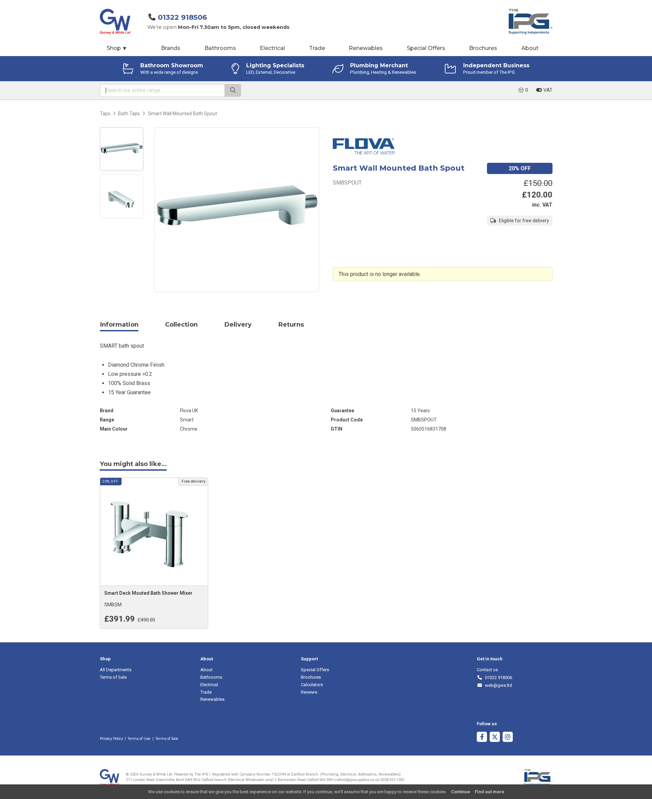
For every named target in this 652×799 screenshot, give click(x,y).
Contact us (487, 669)
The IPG (201, 774)
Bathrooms (220, 48)
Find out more (489, 791)
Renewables (366, 48)
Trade (317, 48)
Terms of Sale (113, 677)
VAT (547, 90)
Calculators (312, 684)
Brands (170, 48)
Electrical (272, 48)
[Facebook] (482, 737)
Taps (105, 113)
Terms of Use (138, 738)
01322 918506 (182, 17)
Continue (460, 791)
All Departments (115, 669)
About (530, 48)
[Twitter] (495, 737)
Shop (117, 48)
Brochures (483, 48)
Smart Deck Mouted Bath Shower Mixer (148, 593)
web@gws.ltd (497, 685)
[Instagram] (508, 737)
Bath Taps (129, 113)
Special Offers (426, 48)
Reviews (309, 692)
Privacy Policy (111, 738)
